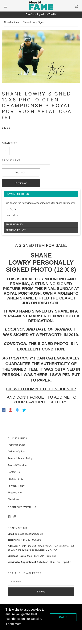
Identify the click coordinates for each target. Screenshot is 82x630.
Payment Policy (16, 485)
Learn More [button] (14, 624)
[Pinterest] (10, 410)
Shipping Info (15, 492)
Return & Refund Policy (20, 458)
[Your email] (41, 581)
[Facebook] (3, 410)
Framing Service (17, 444)
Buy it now (21, 183)
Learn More (12, 215)
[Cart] (76, 6)
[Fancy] (17, 410)
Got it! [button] (63, 617)
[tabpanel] (41, 206)
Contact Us (14, 471)
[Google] (32, 410)
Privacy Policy (15, 478)
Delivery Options (17, 451)
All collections (11, 22)
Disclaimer (13, 499)
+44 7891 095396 (31, 539)
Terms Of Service (17, 465)
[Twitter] (24, 410)
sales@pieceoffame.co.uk (29, 533)
